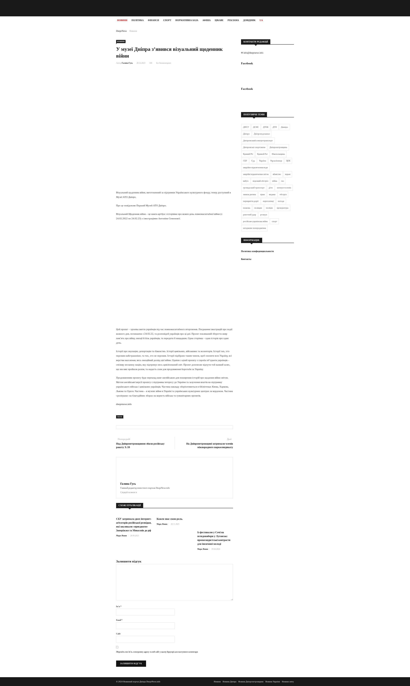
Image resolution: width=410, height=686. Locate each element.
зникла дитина (249, 194)
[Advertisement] (19, 72)
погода (281, 201)
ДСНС (256, 127)
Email (119, 620)
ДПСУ (246, 127)
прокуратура (282, 208)
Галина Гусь (127, 63)
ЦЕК (288, 161)
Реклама (233, 20)
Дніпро (246, 134)
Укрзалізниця (276, 161)
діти (271, 187)
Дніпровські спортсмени (254, 147)
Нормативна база (186, 20)
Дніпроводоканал (262, 134)
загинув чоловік (284, 187)
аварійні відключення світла (256, 174)
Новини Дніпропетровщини (250, 681)
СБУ (245, 161)
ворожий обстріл (260, 181)
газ (282, 181)
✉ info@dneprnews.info (252, 53)
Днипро (284, 127)
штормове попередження (254, 228)
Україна (262, 161)
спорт (274, 221)
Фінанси (153, 20)
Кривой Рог (262, 154)
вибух (246, 181)
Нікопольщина (278, 154)
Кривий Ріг (248, 154)
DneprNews (121, 31)
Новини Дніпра (229, 681)
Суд (253, 161)
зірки (262, 194)
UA (261, 20)
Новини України (272, 681)
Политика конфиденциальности (257, 251)
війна (274, 181)
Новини (122, 20)
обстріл (283, 194)
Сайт (118, 634)
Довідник (249, 20)
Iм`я (118, 606)
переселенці (268, 201)
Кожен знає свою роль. (170, 519)
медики (272, 194)
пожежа (246, 208)
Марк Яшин (121, 535)
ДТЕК (265, 127)
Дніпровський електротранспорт (258, 140)
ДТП (275, 127)
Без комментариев (163, 63)
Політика (137, 20)
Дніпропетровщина (278, 147)
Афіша (206, 20)
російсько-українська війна (255, 221)
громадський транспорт (254, 187)
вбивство (277, 174)
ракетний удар (249, 214)
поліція (269, 208)
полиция (258, 208)
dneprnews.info (124, 404)
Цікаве (219, 20)
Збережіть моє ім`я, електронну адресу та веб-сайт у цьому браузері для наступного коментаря (157, 652)
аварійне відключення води (255, 167)
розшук (263, 214)
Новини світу (288, 681)
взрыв (287, 174)
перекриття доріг (251, 201)
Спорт (167, 20)
